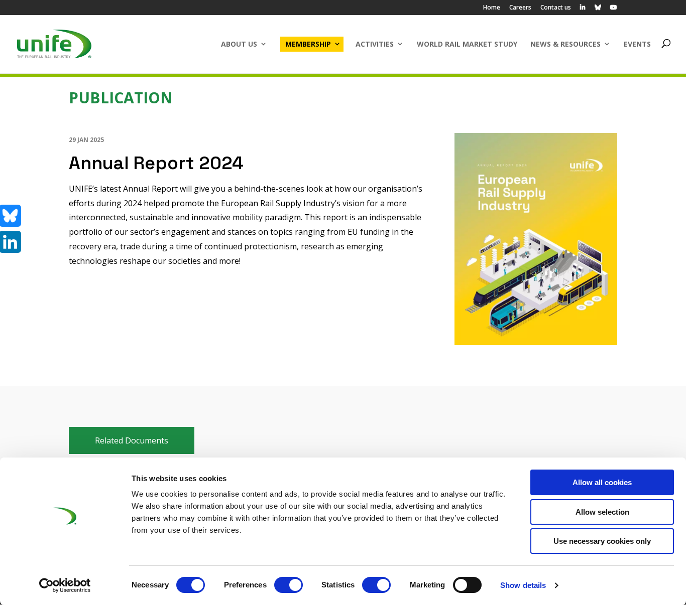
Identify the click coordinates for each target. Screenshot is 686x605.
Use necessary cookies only (602, 541)
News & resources (565, 44)
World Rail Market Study (467, 44)
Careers (520, 8)
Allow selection (602, 512)
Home (491, 8)
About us (239, 44)
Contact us (555, 8)
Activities (375, 44)
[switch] (288, 585)
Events (637, 44)
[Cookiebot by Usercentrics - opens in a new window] (65, 585)
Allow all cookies (602, 482)
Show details (523, 585)
